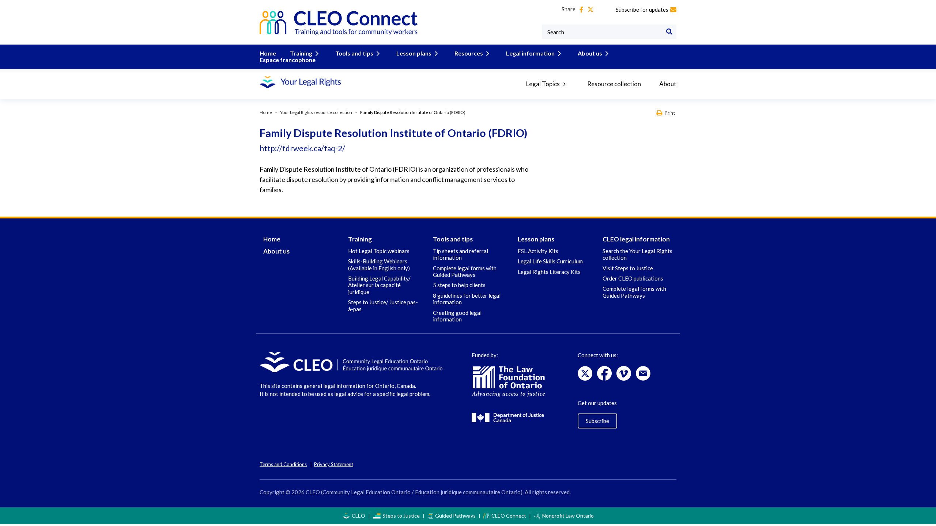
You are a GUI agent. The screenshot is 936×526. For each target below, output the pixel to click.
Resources (468, 53)
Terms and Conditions (283, 464)
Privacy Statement (333, 464)
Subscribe (597, 421)
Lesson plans (413, 53)
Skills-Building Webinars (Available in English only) (379, 264)
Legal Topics (543, 84)
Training (301, 53)
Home (268, 53)
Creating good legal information (457, 316)
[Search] (669, 31)
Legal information (530, 53)
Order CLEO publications (633, 278)
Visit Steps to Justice (628, 268)
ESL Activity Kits (538, 251)
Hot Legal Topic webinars (379, 251)
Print (670, 112)
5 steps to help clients (459, 285)
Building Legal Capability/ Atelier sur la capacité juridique (379, 285)
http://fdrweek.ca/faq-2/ (302, 148)
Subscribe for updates (642, 9)
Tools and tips (354, 53)
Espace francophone (288, 59)
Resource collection (614, 84)
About (667, 84)
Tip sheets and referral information (460, 254)
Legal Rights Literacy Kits (549, 271)
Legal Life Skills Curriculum (550, 261)
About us (590, 53)
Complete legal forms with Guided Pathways (465, 271)
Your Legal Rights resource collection (316, 112)
